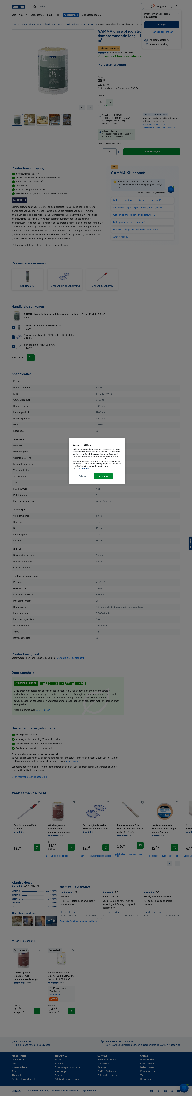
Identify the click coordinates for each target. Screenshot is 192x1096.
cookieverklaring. (83, 468)
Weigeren (82, 476)
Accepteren (103, 476)
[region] (97, 461)
